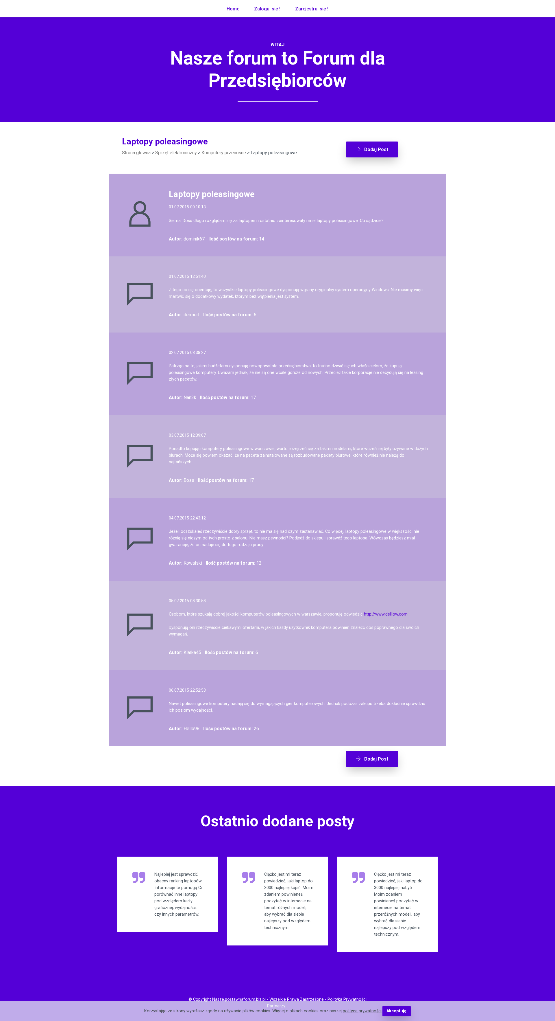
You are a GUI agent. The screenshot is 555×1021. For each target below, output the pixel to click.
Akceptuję (396, 1011)
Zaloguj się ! (267, 9)
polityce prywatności (362, 1011)
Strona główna (136, 152)
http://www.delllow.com (386, 614)
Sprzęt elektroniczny (176, 152)
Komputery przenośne (223, 152)
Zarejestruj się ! (311, 9)
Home (233, 9)
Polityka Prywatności (347, 999)
